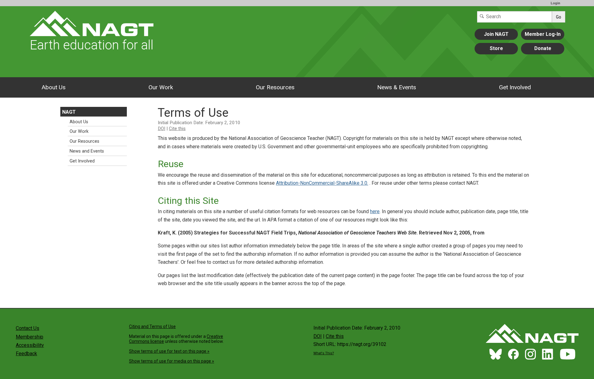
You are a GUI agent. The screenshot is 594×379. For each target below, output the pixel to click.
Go (558, 17)
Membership (29, 337)
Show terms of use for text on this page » (169, 351)
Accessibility (30, 345)
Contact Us (27, 328)
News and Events (87, 151)
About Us (53, 87)
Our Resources (275, 87)
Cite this (177, 128)
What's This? (323, 353)
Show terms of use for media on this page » (171, 361)
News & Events (396, 87)
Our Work (160, 87)
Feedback (26, 353)
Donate (542, 48)
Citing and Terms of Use (152, 326)
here (375, 211)
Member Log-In (543, 34)
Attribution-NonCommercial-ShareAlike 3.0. (322, 183)
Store (496, 48)
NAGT (69, 112)
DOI (161, 128)
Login (555, 3)
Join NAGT (496, 34)
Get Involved (515, 87)
